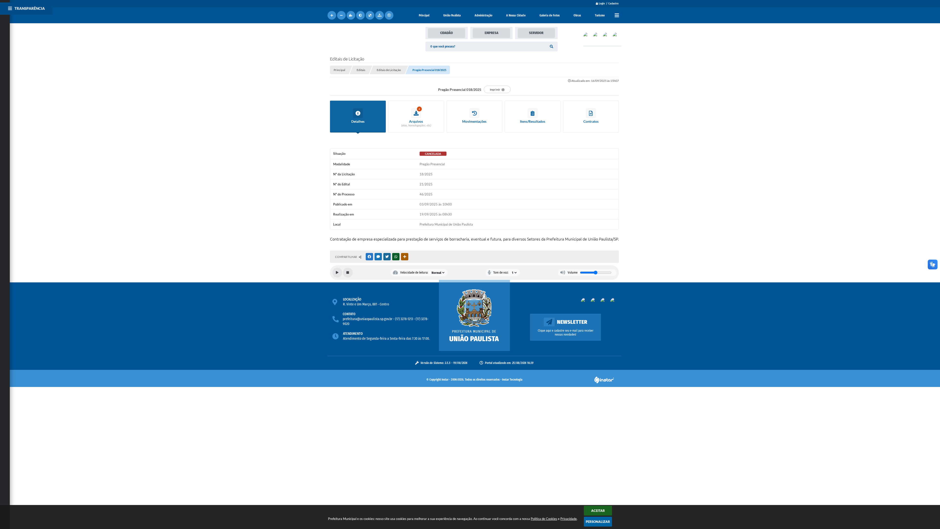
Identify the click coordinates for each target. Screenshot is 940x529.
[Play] (337, 272)
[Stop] (348, 272)
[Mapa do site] (379, 15)
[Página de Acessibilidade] (389, 15)
